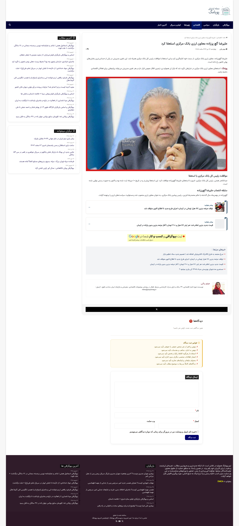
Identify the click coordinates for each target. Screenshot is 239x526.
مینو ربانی (222, 49)
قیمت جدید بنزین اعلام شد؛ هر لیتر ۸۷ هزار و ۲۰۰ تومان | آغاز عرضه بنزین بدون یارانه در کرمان (186, 264)
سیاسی (206, 25)
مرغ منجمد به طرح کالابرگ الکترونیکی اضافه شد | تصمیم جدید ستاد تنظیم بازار (193, 254)
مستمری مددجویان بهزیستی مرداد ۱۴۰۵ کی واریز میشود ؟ (201, 269)
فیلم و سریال (175, 25)
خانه (224, 38)
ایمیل (196, 421)
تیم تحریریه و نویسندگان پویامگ (120, 518)
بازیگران (216, 25)
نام (197, 410)
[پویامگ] (219, 10)
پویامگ (224, 68)
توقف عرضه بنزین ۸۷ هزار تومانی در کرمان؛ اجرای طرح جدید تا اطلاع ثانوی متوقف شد (190, 259)
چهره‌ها (187, 25)
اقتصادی (196, 25)
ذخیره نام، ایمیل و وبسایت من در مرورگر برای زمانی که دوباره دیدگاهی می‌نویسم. (163, 432)
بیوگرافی (226, 25)
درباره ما (135, 518)
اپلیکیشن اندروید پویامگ (100, 518)
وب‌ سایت (151, 421)
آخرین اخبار (162, 25)
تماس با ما (143, 518)
